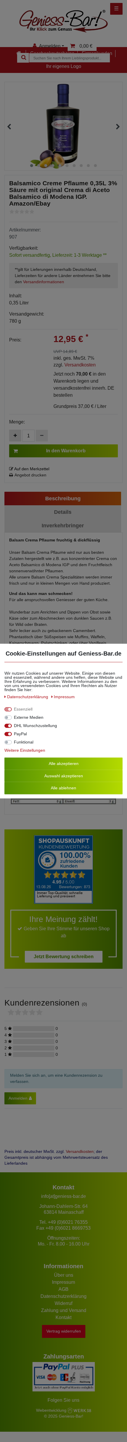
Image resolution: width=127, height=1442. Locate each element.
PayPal (20, 733)
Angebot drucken (30, 475)
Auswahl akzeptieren (63, 775)
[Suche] (23, 58)
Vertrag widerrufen (63, 1331)
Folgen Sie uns (63, 1400)
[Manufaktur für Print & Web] (79, 1410)
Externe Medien (28, 717)
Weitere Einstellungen (24, 750)
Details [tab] (62, 512)
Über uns (63, 1275)
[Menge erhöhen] (15, 435)
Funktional (23, 742)
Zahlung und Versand (63, 1310)
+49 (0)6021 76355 (68, 1222)
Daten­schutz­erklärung (28, 696)
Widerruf (63, 1303)
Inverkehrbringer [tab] (63, 526)
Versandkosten (80, 364)
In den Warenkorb (66, 450)
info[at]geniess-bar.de (63, 1196)
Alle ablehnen (63, 788)
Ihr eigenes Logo (63, 66)
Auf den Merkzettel (31, 468)
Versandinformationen (43, 281)
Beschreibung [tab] (63, 498)
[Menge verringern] (42, 435)
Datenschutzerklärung (63, 1296)
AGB (63, 1289)
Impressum (63, 1282)
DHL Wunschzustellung (35, 725)
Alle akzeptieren (64, 763)
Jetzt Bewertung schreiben (64, 956)
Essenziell (23, 709)
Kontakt (63, 1317)
